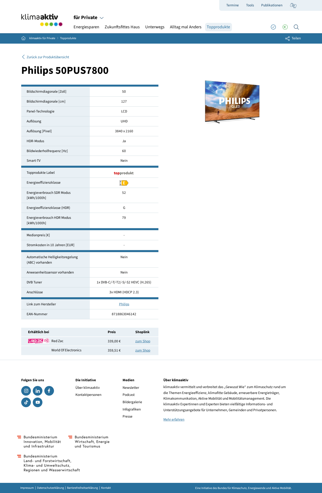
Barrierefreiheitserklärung (82, 487)
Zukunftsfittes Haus (122, 27)
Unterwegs (155, 27)
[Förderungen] (285, 27)
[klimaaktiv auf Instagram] (26, 391)
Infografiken (132, 409)
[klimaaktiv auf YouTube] (37, 402)
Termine (232, 5)
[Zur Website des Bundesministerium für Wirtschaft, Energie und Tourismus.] (89, 441)
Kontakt (106, 487)
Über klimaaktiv (87, 387)
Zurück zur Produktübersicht (48, 57)
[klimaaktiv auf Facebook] (49, 391)
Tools (250, 5)
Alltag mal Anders (186, 27)
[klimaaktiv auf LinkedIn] (37, 391)
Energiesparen (86, 27)
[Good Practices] (273, 27)
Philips (124, 304)
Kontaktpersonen (88, 394)
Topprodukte (218, 27)
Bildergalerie (132, 402)
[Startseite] (42, 20)
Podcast (129, 394)
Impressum (27, 487)
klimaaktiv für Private (42, 38)
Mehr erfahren (173, 419)
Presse (127, 416)
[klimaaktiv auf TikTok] (26, 402)
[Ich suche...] (296, 27)
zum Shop (142, 341)
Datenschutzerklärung (50, 487)
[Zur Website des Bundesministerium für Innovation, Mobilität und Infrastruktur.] (38, 441)
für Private (86, 17)
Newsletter (131, 387)
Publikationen (271, 5)
